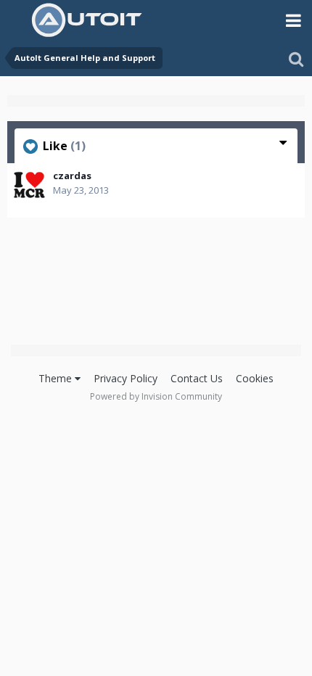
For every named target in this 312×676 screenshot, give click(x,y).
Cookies (255, 378)
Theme (56, 378)
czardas (72, 175)
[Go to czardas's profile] (29, 185)
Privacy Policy (125, 378)
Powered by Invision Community (156, 396)
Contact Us (197, 378)
